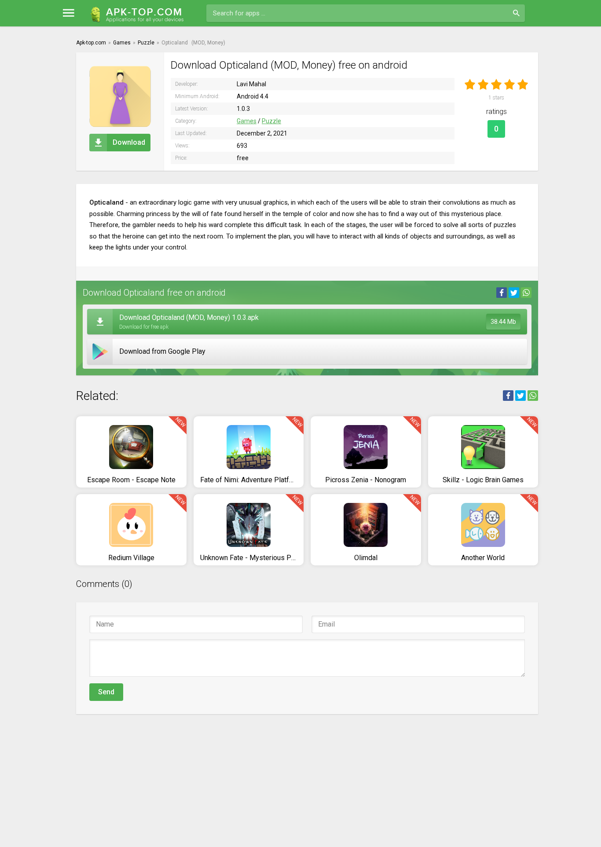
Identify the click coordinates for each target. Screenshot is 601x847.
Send (106, 692)
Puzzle (271, 121)
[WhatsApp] (526, 292)
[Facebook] (501, 292)
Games (247, 121)
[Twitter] (514, 292)
